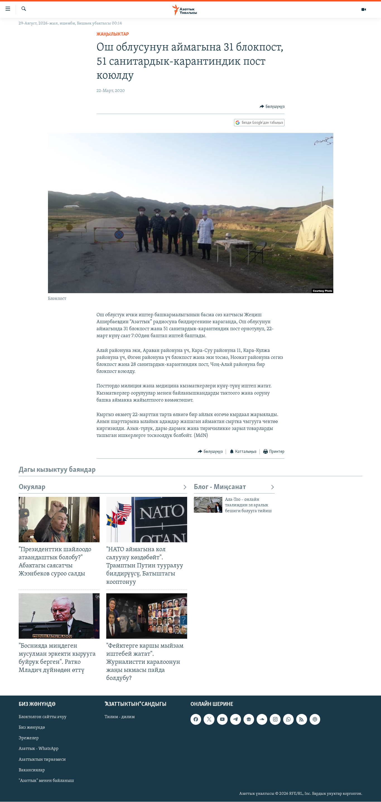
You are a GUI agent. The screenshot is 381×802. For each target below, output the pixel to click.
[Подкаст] (315, 719)
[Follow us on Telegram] (235, 719)
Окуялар (32, 487)
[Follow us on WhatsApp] (288, 719)
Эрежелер (29, 738)
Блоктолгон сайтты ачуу (42, 717)
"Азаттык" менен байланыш (46, 781)
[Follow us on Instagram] (275, 719)
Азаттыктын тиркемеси (42, 759)
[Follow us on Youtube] (222, 719)
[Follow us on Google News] (248, 719)
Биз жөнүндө (32, 728)
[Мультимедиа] (363, 9)
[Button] (272, 106)
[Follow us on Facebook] (196, 719)
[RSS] (301, 719)
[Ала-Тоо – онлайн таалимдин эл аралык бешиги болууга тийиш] (208, 505)
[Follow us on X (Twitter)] (209, 719)
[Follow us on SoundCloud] (262, 719)
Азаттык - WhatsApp (39, 749)
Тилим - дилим (120, 717)
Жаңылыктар (113, 34)
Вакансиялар (32, 770)
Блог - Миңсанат (220, 487)
